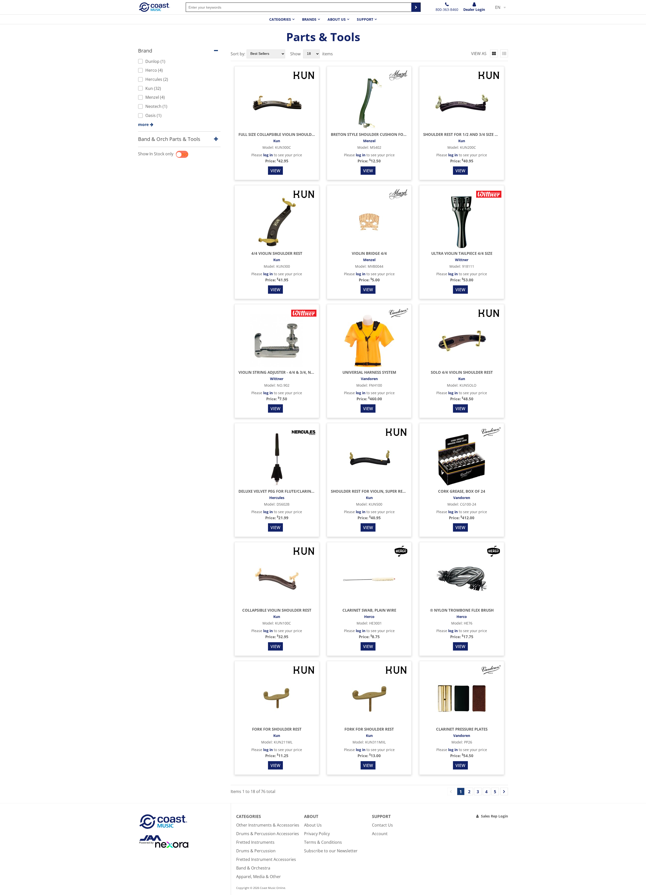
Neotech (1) (156, 106)
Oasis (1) (153, 115)
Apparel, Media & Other (258, 876)
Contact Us (382, 825)
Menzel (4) (155, 97)
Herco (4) (154, 70)
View (275, 170)
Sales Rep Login (494, 816)
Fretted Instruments (255, 842)
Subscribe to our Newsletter (331, 851)
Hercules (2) (156, 79)
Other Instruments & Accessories (267, 825)
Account (380, 833)
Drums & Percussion (256, 851)
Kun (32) (153, 88)
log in (268, 155)
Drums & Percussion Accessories (267, 833)
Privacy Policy (317, 833)
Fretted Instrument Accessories (266, 859)
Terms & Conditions (323, 842)
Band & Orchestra (253, 868)
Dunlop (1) (155, 61)
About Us (313, 825)
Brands (309, 19)
